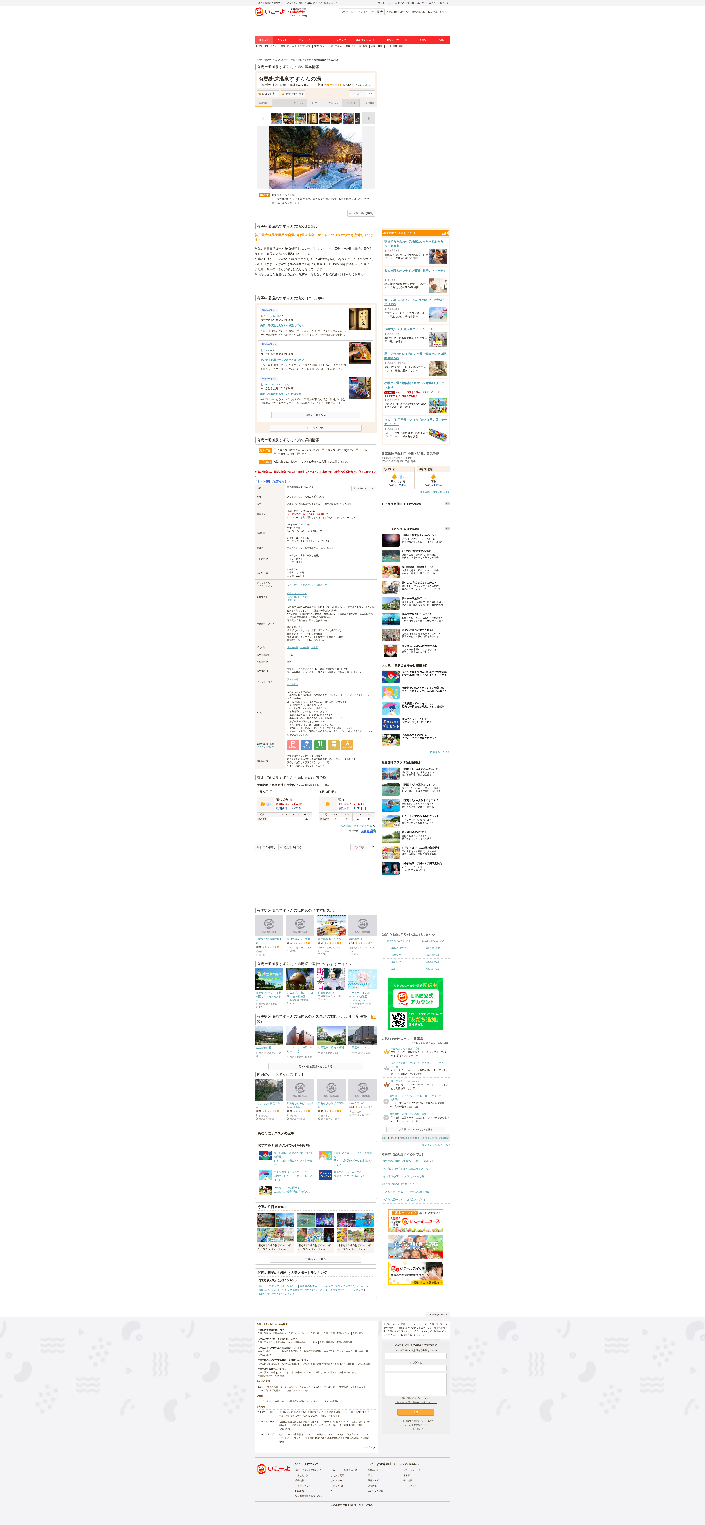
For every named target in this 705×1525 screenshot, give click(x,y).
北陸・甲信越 (335, 46)
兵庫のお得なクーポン (269, 1351)
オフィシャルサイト (363, 488)
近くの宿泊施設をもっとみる (315, 1066)
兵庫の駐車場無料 (312, 1351)
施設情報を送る (294, 93)
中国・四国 (376, 46)
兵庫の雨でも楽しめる (269, 1363)
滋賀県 (393, 1137)
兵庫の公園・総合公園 (357, 1351)
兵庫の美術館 (348, 1363)
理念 (370, 1475)
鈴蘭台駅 (304, 647)
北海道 (273, 46)
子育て (423, 40)
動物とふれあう (419, 12)
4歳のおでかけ (398, 955)
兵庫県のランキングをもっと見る (415, 1129)
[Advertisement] (316, 286)
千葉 (302, 46)
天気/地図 (368, 103)
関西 (348, 46)
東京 (289, 46)
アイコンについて (265, 747)
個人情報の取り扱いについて (416, 1398)
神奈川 (295, 46)
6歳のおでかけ (398, 962)
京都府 (403, 1137)
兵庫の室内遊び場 (290, 1363)
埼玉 (308, 46)
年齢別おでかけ (365, 40)
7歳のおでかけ (433, 962)
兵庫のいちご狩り (348, 1372)
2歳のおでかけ (398, 948)
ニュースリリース (304, 1485)
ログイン (444, 3)
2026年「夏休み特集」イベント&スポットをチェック (284, 1387)
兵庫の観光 (357, 1333)
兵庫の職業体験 (344, 1342)
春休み (389, 12)
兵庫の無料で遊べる (292, 1351)
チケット (281, 103)
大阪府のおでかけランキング (275, 1290)
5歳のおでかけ (433, 955)
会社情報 (407, 1480)
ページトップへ (440, 1314)
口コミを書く (269, 93)
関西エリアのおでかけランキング (278, 1286)
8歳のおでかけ (398, 969)
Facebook (300, 1491)
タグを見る (292, 684)
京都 (359, 46)
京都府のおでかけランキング (351, 1286)
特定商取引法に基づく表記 (308, 1496)
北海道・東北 (262, 46)
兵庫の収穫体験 (327, 1342)
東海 (316, 46)
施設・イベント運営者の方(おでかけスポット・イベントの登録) (306, 1401)
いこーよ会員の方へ (416, 1429)
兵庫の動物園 (279, 1333)
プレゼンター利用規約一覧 (344, 1470)
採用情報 (372, 1485)
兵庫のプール (343, 1333)
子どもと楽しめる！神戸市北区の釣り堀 (405, 1191)
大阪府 (413, 1137)
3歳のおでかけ (433, 948)
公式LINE (292, 600)
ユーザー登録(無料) (427, 3)
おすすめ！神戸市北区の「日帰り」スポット (408, 1160)
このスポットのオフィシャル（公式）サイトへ (310, 584)
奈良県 (433, 1137)
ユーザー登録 (264, 1401)
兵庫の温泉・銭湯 (266, 1372)
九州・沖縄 (391, 46)
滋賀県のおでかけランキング (316, 1286)
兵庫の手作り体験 (284, 1342)
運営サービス (374, 1480)
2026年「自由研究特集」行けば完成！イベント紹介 (283, 1390)
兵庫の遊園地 (264, 1333)
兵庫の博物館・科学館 (328, 1363)
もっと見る (367, 1447)
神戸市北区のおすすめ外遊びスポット (404, 1199)
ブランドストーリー (413, 1470)
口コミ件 (368, 85)
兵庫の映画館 (308, 1363)
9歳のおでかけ (433, 969)
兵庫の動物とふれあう (306, 1342)
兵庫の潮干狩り (329, 1372)
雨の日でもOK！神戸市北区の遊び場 (403, 1176)
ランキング (339, 40)
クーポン (298, 103)
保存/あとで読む (406, 3)
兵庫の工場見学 (265, 1342)
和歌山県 (444, 1137)
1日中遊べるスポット (439, 12)
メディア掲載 (337, 1485)
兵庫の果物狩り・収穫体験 (271, 1376)
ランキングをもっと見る (436, 1144)
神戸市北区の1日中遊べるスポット (402, 1184)
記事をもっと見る (316, 1259)
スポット (264, 40)
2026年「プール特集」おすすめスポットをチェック (340, 1387)
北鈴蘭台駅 (292, 647)
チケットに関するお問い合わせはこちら (416, 1421)
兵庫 (365, 46)
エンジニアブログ (376, 1491)
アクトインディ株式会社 (405, 1464)
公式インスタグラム (297, 593)
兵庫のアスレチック (334, 1351)
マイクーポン (384, 3)
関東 (283, 46)
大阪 (353, 46)
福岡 (401, 46)
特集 (441, 40)
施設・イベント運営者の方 (308, 1470)
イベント (282, 40)
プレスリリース (411, 1485)
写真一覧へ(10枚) (363, 213)
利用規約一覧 (301, 1475)
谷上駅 (314, 647)
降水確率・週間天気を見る (356, 825)
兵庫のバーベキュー (298, 1333)
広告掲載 (299, 1480)
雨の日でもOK (402, 12)
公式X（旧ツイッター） (299, 597)
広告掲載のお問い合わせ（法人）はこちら (416, 1402)
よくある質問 (337, 1475)
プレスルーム (337, 1480)
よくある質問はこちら (416, 1425)
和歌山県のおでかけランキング (277, 1293)
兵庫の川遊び (264, 1354)
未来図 (406, 1475)
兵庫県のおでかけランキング (311, 1290)
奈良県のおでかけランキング (346, 1290)
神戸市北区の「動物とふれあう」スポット (406, 1168)
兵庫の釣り (315, 1333)
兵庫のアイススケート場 (307, 1372)
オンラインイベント (310, 40)
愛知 (322, 46)
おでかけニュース (397, 40)
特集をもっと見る (440, 752)
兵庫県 (423, 1137)
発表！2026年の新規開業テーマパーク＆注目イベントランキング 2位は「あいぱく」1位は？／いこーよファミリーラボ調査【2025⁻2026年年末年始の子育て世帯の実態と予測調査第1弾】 (324, 1438)
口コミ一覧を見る (316, 414)
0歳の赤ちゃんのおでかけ (398, 940)
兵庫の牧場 (329, 1333)
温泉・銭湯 (292, 679)
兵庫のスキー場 (285, 1372)
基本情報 (263, 103)
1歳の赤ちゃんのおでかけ (433, 940)
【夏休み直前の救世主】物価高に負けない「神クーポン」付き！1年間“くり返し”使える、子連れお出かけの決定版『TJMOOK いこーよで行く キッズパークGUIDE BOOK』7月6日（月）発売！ (324, 1425)
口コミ (316, 103)
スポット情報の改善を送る (271, 481)
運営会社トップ (375, 1470)
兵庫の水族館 (363, 1363)
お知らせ (333, 103)
